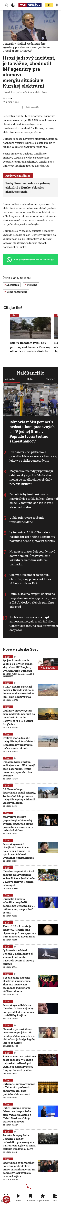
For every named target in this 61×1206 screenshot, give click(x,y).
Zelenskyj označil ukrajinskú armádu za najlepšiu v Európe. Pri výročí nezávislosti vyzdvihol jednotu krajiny (18, 850)
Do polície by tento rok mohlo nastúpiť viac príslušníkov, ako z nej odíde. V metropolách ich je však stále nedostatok (33, 500)
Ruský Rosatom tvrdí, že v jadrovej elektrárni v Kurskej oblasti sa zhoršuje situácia (27, 187)
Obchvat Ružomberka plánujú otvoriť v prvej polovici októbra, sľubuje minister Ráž (30, 579)
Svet (15, 315)
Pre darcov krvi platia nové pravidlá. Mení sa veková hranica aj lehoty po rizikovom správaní (33, 456)
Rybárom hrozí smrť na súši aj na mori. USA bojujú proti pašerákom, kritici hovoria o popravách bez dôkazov (19, 768)
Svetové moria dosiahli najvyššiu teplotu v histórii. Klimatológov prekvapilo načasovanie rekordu (19, 743)
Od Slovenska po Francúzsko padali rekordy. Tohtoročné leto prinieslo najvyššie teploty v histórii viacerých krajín (19, 796)
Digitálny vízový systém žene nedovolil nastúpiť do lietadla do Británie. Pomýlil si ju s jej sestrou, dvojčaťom (19, 717)
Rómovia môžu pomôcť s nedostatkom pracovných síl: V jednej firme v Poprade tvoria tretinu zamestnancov (32, 431)
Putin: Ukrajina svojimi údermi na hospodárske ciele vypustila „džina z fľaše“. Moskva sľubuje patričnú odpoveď (32, 600)
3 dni (30, 379)
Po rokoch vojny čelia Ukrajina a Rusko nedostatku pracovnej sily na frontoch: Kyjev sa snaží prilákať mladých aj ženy (19, 1142)
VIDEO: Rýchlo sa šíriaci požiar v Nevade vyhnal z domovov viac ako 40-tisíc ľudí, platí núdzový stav (18, 691)
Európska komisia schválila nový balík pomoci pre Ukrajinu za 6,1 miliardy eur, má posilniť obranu (19, 905)
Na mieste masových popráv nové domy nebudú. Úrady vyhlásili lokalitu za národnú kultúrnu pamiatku (32, 557)
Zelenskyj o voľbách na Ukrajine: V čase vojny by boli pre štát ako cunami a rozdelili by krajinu (18, 1010)
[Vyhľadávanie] (6, 5)
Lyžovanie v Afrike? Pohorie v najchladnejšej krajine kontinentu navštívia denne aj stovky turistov (32, 536)
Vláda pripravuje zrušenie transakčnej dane (26, 520)
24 (49, 5)
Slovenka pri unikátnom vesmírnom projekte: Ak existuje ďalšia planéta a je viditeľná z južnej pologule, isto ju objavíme (19, 1035)
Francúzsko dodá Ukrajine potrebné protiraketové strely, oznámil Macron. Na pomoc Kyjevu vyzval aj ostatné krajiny (19, 1169)
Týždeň (50, 379)
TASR (9, 98)
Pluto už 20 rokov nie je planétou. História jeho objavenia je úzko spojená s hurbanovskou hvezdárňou (19, 931)
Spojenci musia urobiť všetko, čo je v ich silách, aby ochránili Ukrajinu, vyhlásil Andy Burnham (18, 665)
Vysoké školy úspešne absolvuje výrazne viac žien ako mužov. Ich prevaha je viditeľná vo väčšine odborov (16, 984)
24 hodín (10, 379)
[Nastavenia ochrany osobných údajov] (6, 1199)
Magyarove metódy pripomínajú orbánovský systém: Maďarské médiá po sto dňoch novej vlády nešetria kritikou (31, 477)
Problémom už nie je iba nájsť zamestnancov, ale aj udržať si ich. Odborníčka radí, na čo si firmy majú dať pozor (33, 623)
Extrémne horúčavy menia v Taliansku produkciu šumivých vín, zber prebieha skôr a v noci (19, 1089)
